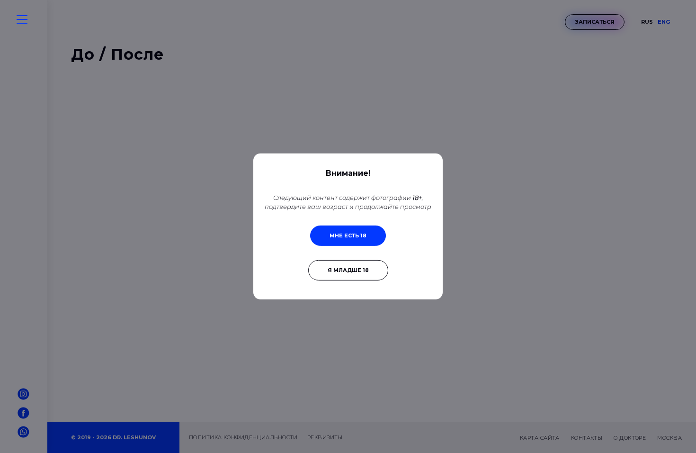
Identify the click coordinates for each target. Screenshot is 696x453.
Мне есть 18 (348, 235)
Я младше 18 (348, 270)
